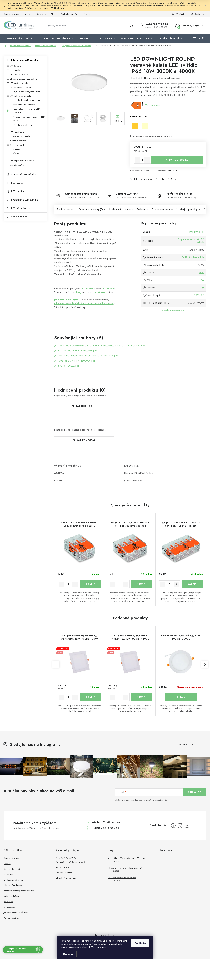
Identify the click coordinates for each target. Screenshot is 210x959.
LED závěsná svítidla (19, 83)
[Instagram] (180, 825)
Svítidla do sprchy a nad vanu (26, 100)
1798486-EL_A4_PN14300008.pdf (76, 360)
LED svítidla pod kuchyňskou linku (25, 91)
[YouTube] (187, 825)
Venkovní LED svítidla (23, 174)
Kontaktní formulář (12, 869)
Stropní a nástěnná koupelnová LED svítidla (29, 118)
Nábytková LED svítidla (20, 136)
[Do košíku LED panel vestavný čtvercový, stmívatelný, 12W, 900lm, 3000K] (90, 697)
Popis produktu (65, 209)
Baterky (16, 149)
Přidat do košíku (177, 159)
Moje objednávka (11, 896)
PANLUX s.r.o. (171, 170)
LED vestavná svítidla (19, 74)
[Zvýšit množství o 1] (147, 160)
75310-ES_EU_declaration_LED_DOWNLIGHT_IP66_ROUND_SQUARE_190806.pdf (102, 345)
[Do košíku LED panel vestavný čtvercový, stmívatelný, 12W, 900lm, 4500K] (141, 697)
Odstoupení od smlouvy (14, 879)
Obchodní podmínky (69, 14)
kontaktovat (99, 292)
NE (202, 287)
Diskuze (141, 209)
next (204, 664)
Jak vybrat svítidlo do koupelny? (122, 877)
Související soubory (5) (91, 209)
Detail (181, 697)
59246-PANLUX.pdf (68, 365)
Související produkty (186, 209)
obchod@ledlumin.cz (106, 822)
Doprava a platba (11, 14)
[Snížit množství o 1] (137, 160)
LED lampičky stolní (18, 132)
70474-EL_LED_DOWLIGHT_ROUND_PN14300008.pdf (88, 355)
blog (78, 292)
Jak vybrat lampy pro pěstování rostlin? (125, 867)
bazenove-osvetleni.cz (105, 935)
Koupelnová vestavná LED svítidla (26, 110)
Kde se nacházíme (64, 872)
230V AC (199, 295)
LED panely (15, 70)
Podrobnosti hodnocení (169, 78)
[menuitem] (22, 38)
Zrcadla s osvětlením (22, 125)
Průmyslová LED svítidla (24, 199)
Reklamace (8, 874)
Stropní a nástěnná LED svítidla (23, 78)
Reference (41, 14)
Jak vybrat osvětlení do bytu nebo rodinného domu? (84, 303)
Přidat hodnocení (84, 406)
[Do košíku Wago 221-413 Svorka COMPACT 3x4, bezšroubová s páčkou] (141, 584)
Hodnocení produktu (120, 209)
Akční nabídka (19, 216)
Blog (53, 14)
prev (55, 664)
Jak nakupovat (10, 907)
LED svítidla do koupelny (21, 96)
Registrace (199, 14)
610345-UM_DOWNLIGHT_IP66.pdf (77, 350)
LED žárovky (15, 66)
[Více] (198, 38)
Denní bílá (198, 257)
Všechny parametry (172, 310)
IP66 (201, 272)
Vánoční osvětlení (18, 165)
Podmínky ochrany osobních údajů (19, 890)
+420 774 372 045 (156, 24)
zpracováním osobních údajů (156, 800)
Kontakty (28, 14)
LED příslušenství (20, 208)
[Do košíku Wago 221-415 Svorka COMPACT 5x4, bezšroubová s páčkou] (192, 584)
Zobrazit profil (188, 744)
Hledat (131, 25)
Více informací (99, 947)
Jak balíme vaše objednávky (16, 912)
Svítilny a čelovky (17, 145)
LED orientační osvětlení (20, 87)
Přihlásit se (194, 792)
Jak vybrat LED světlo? (67, 299)
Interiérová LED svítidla (24, 60)
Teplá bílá (186, 257)
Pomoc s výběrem (12, 917)
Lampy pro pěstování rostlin (22, 160)
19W (201, 280)
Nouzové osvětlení (18, 140)
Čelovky (17, 153)
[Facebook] (173, 825)
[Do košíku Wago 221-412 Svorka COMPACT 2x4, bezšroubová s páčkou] (90, 584)
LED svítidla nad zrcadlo (24, 104)
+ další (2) (117, 120)
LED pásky (17, 183)
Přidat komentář (84, 440)
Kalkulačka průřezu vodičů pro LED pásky (126, 858)
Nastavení (68, 954)
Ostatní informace (161, 209)
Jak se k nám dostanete (66, 878)
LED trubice (18, 191)
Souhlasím (140, 943)
